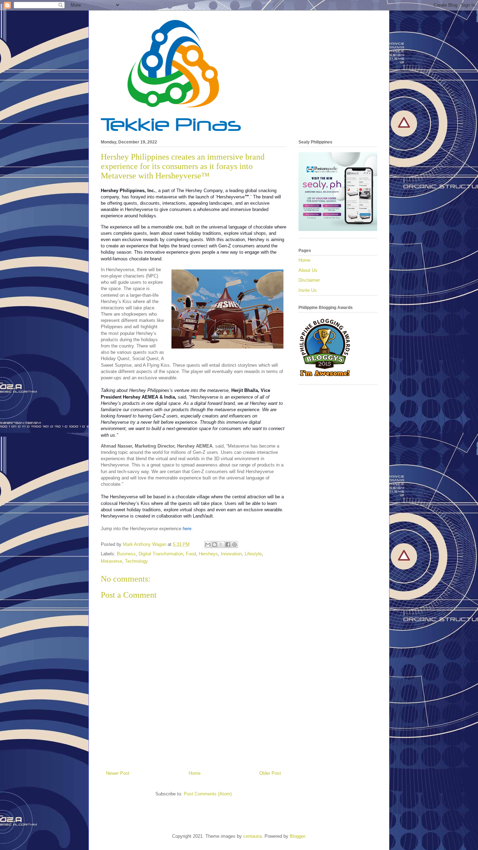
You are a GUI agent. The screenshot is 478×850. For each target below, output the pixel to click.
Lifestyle (253, 553)
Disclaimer (309, 280)
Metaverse (111, 561)
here (187, 528)
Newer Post (117, 773)
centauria (252, 836)
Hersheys (208, 553)
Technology (136, 561)
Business (126, 553)
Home (195, 773)
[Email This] (207, 544)
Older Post (270, 773)
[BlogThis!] (214, 544)
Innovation (231, 553)
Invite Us (307, 290)
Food (191, 553)
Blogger (297, 836)
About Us (307, 270)
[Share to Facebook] (227, 544)
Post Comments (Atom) (208, 793)
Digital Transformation (161, 553)
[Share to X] (221, 544)
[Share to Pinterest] (234, 544)
